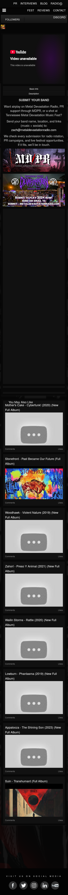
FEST (30, 10)
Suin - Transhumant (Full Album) (26, 781)
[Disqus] (34, 253)
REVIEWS (43, 10)
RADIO (55, 3)
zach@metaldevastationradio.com (33, 130)
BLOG (43, 3)
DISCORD (59, 17)
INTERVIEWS (28, 3)
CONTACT (59, 10)
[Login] (60, 3)
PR (15, 3)
